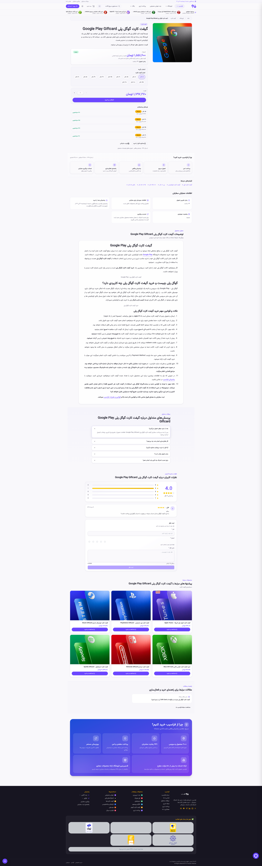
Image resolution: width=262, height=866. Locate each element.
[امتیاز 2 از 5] (93, 541)
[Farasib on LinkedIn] (189, 808)
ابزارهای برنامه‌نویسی (108, 804)
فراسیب (180, 6)
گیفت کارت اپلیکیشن (174, 185)
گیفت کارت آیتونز (135, 807)
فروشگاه (169, 6)
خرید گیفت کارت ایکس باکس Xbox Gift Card (177, 667)
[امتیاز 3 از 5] (97, 541)
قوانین (72, 862)
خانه (188, 18)
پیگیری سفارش (76, 1)
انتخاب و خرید (109, 100)
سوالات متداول (85, 1)
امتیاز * (172, 538)
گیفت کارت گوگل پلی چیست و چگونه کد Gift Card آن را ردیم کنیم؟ (170, 700)
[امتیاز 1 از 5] (89, 541)
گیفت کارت (173, 18)
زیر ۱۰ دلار (162, 185)
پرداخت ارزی (142, 6)
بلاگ (133, 6)
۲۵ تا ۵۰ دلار (142, 185)
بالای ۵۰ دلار (131, 185)
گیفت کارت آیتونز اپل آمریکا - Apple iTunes (177, 623)
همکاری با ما (165, 809)
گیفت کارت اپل (188, 185)
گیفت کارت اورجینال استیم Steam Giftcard (95, 623)
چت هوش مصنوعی (155, 6)
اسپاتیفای (137, 801)
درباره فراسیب (165, 795)
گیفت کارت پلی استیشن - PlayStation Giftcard (134, 623)
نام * (173, 529)
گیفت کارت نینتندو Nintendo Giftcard (137, 667)
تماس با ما (68, 1)
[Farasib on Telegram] (186, 808)
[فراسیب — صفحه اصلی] (194, 6)
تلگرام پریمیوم (136, 804)
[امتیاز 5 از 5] (105, 541)
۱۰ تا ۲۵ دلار (152, 185)
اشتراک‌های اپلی (109, 798)
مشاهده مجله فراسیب (183, 707)
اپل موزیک (137, 798)
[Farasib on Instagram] (192, 808)
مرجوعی (68, 862)
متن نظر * (171, 548)
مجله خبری (166, 804)
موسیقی (111, 807)
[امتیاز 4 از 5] (101, 541)
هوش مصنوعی (109, 795)
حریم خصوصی (78, 862)
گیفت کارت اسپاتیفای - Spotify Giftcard (96, 667)
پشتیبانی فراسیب (169, 379)
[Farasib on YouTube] (181, 808)
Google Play (147, 254)
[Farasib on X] (195, 808)
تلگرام (85, 798)
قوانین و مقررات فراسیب (112, 397)
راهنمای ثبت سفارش (83, 804)
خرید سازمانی (124, 143)
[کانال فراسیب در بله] (184, 808)
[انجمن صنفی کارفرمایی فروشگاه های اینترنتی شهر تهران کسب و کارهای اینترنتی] (173, 840)
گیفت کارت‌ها (110, 801)
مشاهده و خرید (171, 629)
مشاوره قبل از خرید (138, 143)
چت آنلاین (84, 795)
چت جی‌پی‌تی (136, 795)
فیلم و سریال (110, 810)
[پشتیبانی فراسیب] (4, 861)
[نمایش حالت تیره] (82, 6)
